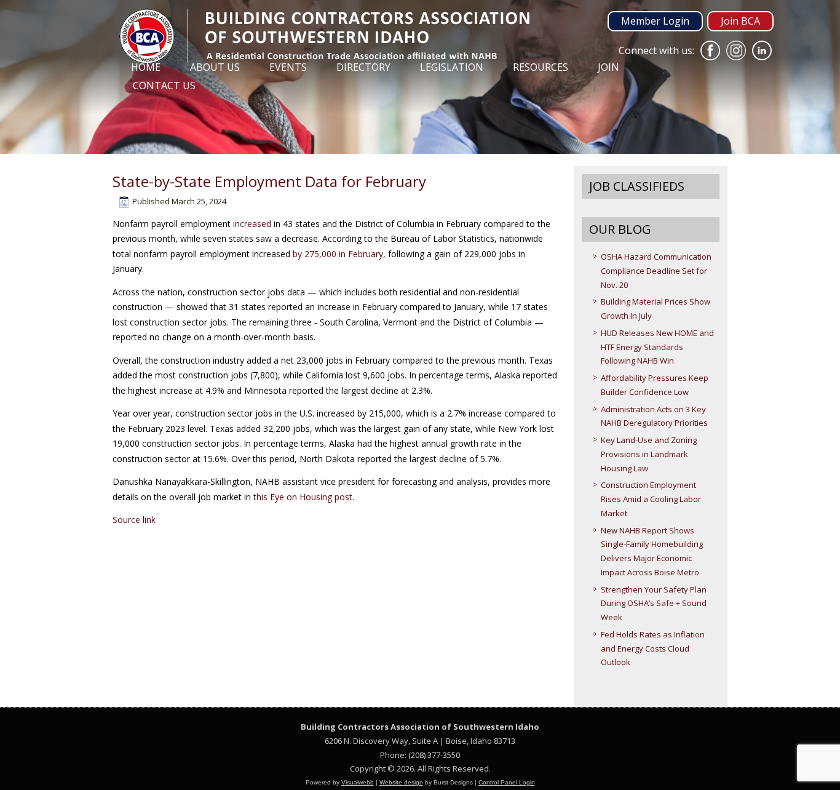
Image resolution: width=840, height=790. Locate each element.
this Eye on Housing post (302, 497)
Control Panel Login (506, 782)
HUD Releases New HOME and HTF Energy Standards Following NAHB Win (657, 347)
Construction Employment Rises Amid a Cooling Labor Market (651, 499)
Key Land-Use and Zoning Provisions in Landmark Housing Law (649, 454)
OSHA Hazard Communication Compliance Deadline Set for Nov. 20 (656, 270)
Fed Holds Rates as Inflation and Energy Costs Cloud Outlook (653, 648)
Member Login (655, 21)
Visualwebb (357, 782)
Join (608, 67)
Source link (134, 519)
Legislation (451, 67)
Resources (540, 67)
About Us (215, 67)
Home (145, 67)
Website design (401, 782)
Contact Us (164, 85)
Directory (363, 67)
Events (288, 67)
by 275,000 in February (338, 254)
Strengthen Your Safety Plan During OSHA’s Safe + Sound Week (654, 603)
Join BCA (740, 21)
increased (252, 223)
